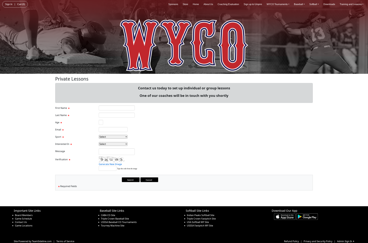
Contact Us (21, 222)
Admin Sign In (345, 241)
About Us (208, 4)
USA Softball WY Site (198, 222)
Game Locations (23, 225)
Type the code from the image (127, 169)
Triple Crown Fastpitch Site (201, 218)
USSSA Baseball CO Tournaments (119, 222)
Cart (21, 4)
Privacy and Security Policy (318, 241)
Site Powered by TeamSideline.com (33, 241)
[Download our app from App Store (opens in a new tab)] (285, 216)
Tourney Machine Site (112, 225)
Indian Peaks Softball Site (200, 215)
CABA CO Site (108, 215)
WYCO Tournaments (277, 4)
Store (185, 4)
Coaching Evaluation (228, 4)
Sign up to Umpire (253, 4)
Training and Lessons (351, 4)
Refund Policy (291, 241)
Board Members (24, 215)
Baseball (298, 4)
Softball (313, 4)
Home (196, 4)
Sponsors (173, 4)
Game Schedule (23, 218)
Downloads (329, 4)
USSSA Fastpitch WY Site (200, 225)
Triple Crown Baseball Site (115, 218)
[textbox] (117, 108)
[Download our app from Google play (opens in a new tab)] (307, 216)
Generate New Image (110, 164)
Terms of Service (65, 241)
